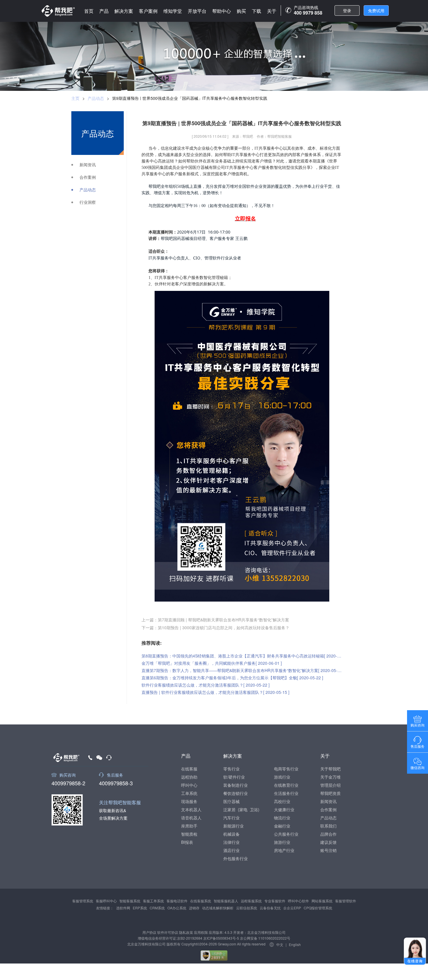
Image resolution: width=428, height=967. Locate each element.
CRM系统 (157, 907)
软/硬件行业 (234, 777)
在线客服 (189, 769)
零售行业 (231, 769)
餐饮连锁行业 (235, 793)
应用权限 (201, 932)
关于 (271, 11)
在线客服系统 (200, 900)
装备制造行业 (235, 785)
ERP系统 (140, 907)
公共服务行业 (286, 834)
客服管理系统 (82, 900)
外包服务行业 (235, 858)
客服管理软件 (345, 900)
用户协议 (149, 932)
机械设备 (231, 834)
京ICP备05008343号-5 (221, 938)
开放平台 (197, 11)
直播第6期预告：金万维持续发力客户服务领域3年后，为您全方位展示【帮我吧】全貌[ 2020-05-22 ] (232, 677)
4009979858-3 (116, 782)
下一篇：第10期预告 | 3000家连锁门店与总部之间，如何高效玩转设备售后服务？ (215, 627)
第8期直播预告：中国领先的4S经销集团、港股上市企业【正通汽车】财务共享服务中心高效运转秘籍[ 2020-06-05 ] (242, 656)
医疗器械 (231, 801)
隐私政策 (186, 932)
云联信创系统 (246, 907)
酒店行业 (231, 850)
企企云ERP (292, 907)
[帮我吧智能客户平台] (58, 11)
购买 (241, 11)
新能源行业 (233, 826)
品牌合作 (328, 834)
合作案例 (87, 177)
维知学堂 (172, 11)
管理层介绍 (330, 785)
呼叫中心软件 (298, 900)
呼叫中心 (189, 785)
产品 (104, 11)
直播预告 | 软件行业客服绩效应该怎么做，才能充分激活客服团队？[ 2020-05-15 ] (215, 692)
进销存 (194, 907)
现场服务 (189, 801)
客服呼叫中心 (106, 900)
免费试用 (376, 10)
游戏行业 (282, 777)
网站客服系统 (322, 900)
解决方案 (123, 11)
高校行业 (282, 801)
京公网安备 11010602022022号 (264, 938)
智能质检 (189, 834)
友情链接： (105, 907)
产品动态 (96, 98)
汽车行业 (231, 818)
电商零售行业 (286, 769)
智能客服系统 (129, 900)
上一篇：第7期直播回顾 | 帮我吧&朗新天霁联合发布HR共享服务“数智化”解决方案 (215, 620)
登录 (347, 10)
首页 (88, 11)
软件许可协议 (167, 932)
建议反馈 (328, 842)
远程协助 (189, 777)
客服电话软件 (177, 900)
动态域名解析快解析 (218, 907)
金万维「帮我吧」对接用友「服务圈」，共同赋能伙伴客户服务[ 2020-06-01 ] (212, 663)
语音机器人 (191, 818)
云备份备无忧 (270, 907)
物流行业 (282, 818)
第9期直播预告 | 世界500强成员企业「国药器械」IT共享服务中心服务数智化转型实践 (189, 98)
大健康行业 (284, 809)
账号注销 (328, 850)
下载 (256, 11)
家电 (243, 809)
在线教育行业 (286, 785)
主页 (75, 98)
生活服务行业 (286, 793)
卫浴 (254, 809)
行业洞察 (87, 202)
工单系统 (189, 793)
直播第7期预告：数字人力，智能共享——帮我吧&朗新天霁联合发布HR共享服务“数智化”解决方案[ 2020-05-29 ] (242, 670)
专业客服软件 (274, 900)
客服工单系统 (153, 900)
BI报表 (187, 842)
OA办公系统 (176, 907)
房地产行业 (284, 850)
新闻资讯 (87, 164)
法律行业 (231, 842)
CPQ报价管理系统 (318, 907)
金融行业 (282, 826)
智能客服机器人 (226, 900)
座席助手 (189, 826)
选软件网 (123, 907)
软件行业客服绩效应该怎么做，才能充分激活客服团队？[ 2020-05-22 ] (206, 685)
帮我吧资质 (330, 793)
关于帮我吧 (330, 769)
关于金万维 (330, 777)
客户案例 (148, 11)
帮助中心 (221, 11)
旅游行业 (282, 842)
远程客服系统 (251, 900)
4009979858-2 (68, 782)
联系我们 (328, 826)
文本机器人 (191, 809)
